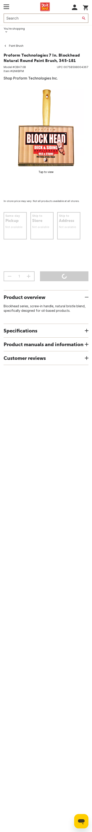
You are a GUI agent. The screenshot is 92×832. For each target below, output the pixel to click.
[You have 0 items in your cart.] (85, 6)
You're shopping (14, 28)
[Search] (84, 18)
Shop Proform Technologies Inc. (31, 78)
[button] (74, 7)
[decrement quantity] (9, 276)
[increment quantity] (28, 276)
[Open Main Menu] (6, 6)
